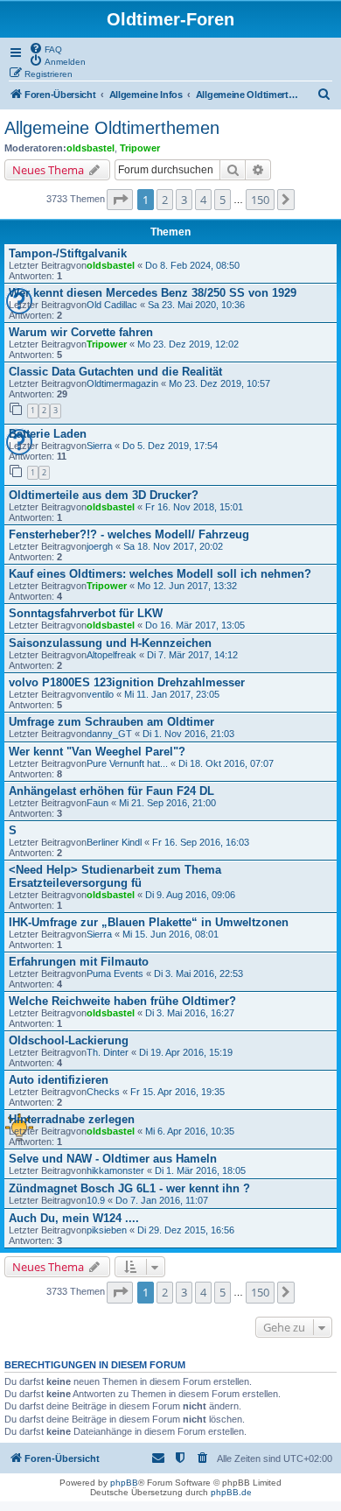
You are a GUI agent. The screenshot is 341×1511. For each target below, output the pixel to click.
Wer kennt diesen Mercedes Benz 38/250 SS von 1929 (152, 292)
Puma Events (115, 973)
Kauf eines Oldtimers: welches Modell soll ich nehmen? (160, 573)
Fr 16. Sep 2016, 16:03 (200, 842)
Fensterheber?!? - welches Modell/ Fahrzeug (129, 534)
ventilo (100, 694)
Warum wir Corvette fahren (81, 332)
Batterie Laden (48, 433)
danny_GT (109, 733)
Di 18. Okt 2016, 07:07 (226, 763)
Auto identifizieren (58, 1079)
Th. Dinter (108, 1052)
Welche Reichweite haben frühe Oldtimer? (122, 1001)
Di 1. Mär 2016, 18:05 (200, 1170)
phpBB (124, 1482)
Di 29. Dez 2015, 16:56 (185, 1230)
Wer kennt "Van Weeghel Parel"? (97, 751)
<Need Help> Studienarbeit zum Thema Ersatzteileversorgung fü (115, 876)
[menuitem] (45, 48)
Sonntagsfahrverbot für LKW (86, 613)
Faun (97, 803)
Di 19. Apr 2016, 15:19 (186, 1052)
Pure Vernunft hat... (127, 763)
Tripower (140, 148)
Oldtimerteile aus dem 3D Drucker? (103, 495)
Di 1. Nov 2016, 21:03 (188, 733)
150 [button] (260, 199)
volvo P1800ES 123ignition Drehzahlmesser (127, 682)
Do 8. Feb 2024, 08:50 (192, 265)
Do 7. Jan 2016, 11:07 (161, 1200)
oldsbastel (90, 148)
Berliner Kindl (114, 842)
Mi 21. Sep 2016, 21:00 (167, 803)
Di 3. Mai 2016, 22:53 (198, 973)
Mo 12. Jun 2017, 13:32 (187, 585)
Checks (103, 1091)
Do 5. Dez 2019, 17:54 (170, 445)
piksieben (107, 1230)
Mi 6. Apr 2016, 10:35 (189, 1131)
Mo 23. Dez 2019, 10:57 (219, 383)
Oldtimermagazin (122, 383)
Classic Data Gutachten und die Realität (115, 371)
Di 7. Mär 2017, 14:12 (192, 655)
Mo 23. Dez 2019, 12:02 (188, 344)
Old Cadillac (112, 304)
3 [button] (184, 199)
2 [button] (165, 199)
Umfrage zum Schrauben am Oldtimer (111, 721)
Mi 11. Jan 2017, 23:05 (171, 694)
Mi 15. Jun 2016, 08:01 (170, 934)
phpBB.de (231, 1492)
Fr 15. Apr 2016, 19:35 (177, 1091)
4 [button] (203, 199)
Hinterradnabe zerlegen (72, 1119)
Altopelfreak (111, 655)
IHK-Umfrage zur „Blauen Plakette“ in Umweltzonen (149, 922)
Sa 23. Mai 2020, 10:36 (196, 304)
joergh (100, 546)
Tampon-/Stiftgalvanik (68, 253)
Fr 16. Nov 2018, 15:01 (194, 507)
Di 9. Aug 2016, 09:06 (190, 894)
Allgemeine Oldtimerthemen (111, 127)
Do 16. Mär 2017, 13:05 (195, 625)
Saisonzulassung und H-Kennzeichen (110, 643)
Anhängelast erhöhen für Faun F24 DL (111, 791)
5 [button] (222, 199)
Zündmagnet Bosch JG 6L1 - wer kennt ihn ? (129, 1188)
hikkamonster (115, 1170)
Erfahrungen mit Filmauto (79, 961)
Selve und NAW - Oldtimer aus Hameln (113, 1158)
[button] (120, 199)
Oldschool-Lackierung (69, 1040)
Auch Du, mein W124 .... (74, 1218)
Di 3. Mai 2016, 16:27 (189, 1013)
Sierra (99, 445)
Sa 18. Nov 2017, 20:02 (173, 546)
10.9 (96, 1200)
